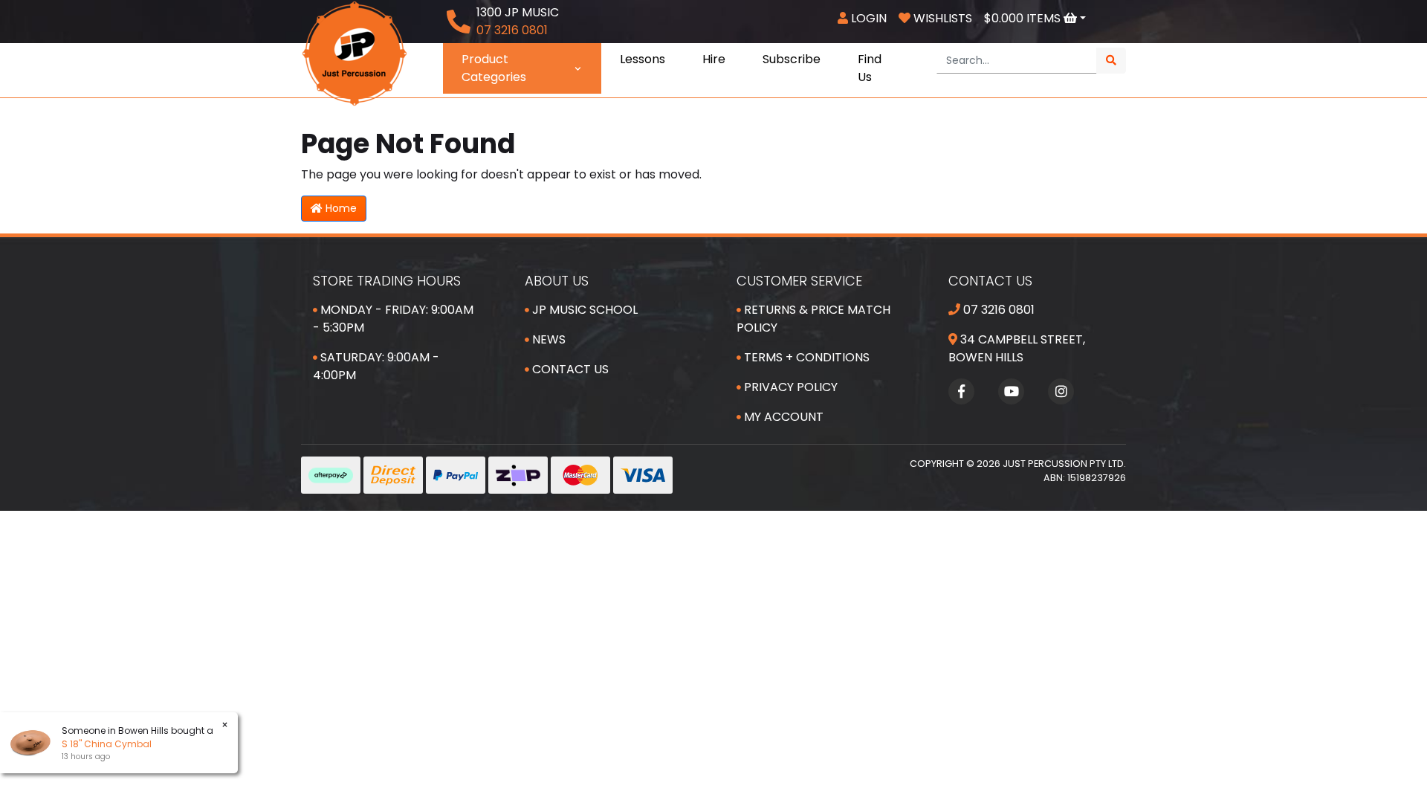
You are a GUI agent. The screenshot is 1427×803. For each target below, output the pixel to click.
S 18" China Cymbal (101, 744)
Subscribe (792, 59)
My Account (782, 416)
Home (340, 208)
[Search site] (1111, 61)
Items (1024, 18)
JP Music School (583, 309)
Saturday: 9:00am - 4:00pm (376, 366)
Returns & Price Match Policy (813, 318)
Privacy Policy (789, 387)
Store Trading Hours (387, 280)
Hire (713, 59)
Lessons (642, 59)
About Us (557, 280)
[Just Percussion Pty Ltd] (354, 52)
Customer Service (799, 280)
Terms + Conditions (805, 357)
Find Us (869, 68)
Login (867, 18)
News (547, 339)
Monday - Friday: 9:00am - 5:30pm (393, 318)
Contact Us (569, 369)
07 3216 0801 (997, 309)
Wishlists (941, 18)
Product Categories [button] (494, 68)
